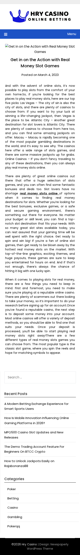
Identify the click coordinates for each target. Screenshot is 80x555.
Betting (13, 498)
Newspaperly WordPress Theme (48, 546)
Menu (71, 34)
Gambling (14, 517)
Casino (12, 507)
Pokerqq (13, 526)
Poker (11, 489)
